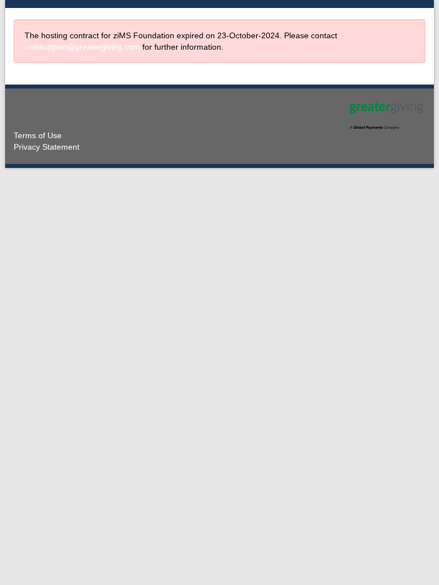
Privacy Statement (46, 146)
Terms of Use (38, 135)
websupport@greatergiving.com (82, 46)
